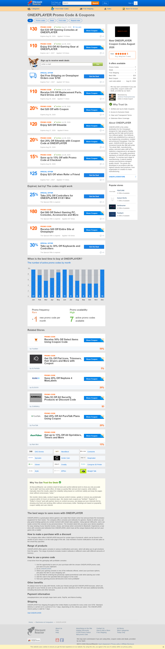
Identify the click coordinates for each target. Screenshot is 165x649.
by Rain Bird (34, 444)
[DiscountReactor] (35, 3)
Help (57, 632)
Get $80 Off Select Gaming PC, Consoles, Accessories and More (59, 213)
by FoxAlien (34, 349)
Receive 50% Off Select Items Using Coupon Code (61, 340)
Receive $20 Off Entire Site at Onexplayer (57, 230)
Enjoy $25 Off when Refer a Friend (60, 174)
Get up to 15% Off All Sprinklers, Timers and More (63, 436)
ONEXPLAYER (46, 569)
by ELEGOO (34, 387)
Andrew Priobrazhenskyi (126, 97)
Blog (105, 3)
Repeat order (75, 20)
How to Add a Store (103, 630)
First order (62, 20)
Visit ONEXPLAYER (34, 613)
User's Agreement (104, 644)
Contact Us (100, 628)
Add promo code (82, 634)
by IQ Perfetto (35, 368)
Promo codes (40, 20)
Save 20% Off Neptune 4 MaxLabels (58, 379)
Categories (36, 9)
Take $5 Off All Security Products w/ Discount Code (60, 398)
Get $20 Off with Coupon (54, 109)
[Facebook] (62, 640)
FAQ (57, 630)
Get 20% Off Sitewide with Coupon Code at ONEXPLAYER (60, 142)
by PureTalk (34, 425)
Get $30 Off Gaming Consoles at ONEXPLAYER (58, 31)
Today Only (121, 632)
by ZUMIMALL (35, 406)
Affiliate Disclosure (128, 644)
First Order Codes (62, 9)
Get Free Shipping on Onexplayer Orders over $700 (59, 76)
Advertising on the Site (84, 628)
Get (97, 64)
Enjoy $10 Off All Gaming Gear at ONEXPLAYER (59, 48)
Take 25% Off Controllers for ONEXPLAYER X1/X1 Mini (56, 196)
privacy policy (127, 647)
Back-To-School (132, 9)
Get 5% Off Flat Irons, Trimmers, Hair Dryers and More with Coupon (63, 361)
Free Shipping (88, 9)
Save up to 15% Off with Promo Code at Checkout (58, 158)
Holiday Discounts (82, 630)
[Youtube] (58, 640)
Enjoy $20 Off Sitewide (53, 125)
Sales (109, 9)
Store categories (123, 630)
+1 (103, 36)
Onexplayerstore (117, 177)
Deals (52, 20)
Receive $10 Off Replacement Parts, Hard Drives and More (61, 93)
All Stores (120, 628)
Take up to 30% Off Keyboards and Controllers (60, 247)
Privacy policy (115, 644)
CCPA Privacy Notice (83, 632)
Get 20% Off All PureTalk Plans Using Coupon (62, 417)
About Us (59, 628)
